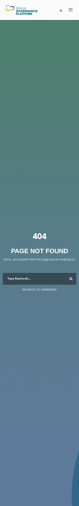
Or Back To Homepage (39, 289)
